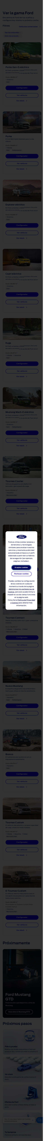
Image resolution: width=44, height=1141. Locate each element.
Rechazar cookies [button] (21, 574)
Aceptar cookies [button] (21, 567)
